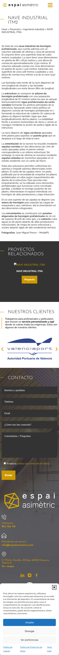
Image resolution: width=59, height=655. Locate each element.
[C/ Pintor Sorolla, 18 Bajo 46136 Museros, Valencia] (4, 554)
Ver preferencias (29, 640)
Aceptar (29, 622)
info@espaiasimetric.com (17, 545)
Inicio (4, 29)
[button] (54, 587)
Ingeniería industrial (33, 29)
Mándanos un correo (14, 541)
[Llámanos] (4, 517)
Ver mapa (8, 566)
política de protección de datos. (33, 463)
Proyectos (15, 29)
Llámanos (7, 523)
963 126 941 (9, 526)
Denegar (29, 631)
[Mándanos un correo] (4, 535)
